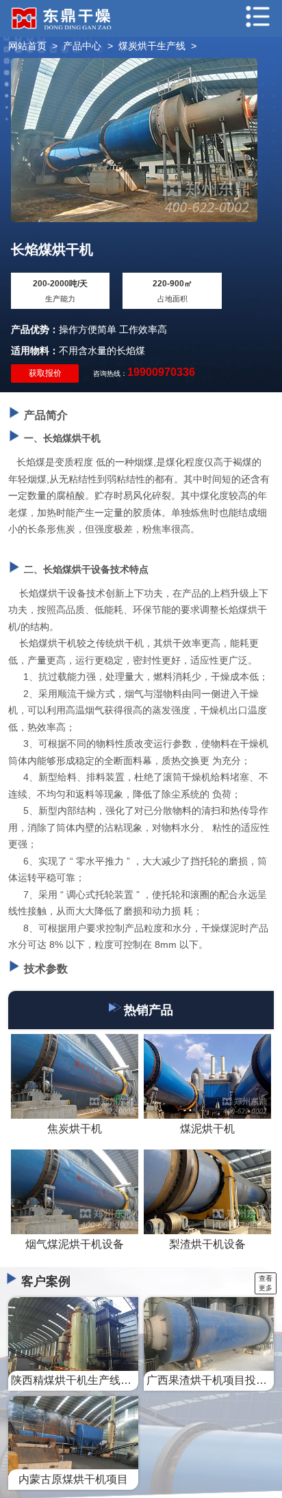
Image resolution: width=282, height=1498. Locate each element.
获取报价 (45, 373)
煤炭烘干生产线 (151, 45)
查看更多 (265, 1283)
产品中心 (82, 45)
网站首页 (27, 45)
